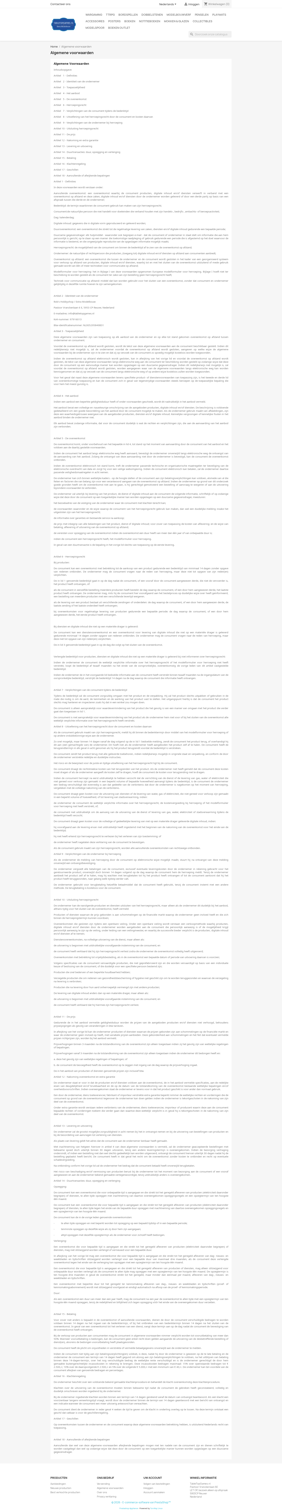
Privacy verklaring (106, 1496)
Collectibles (202, 21)
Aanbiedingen (58, 1483)
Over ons (102, 1492)
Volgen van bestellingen (156, 1483)
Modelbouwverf (179, 15)
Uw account (152, 1478)
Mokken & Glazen (176, 21)
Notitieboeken (149, 21)
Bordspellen (128, 15)
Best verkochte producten (65, 1492)
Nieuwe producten (60, 1488)
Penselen (202, 15)
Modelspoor (95, 28)
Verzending (103, 1483)
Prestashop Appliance (128, 1508)
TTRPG (110, 15)
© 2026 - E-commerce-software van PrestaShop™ (141, 1502)
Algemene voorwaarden (110, 1488)
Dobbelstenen (152, 15)
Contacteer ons (60, 4)
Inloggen (148, 1488)
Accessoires (95, 21)
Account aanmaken (154, 1492)
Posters (114, 21)
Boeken (129, 21)
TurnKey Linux (156, 1508)
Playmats (219, 15)
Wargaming (94, 15)
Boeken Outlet (119, 28)
